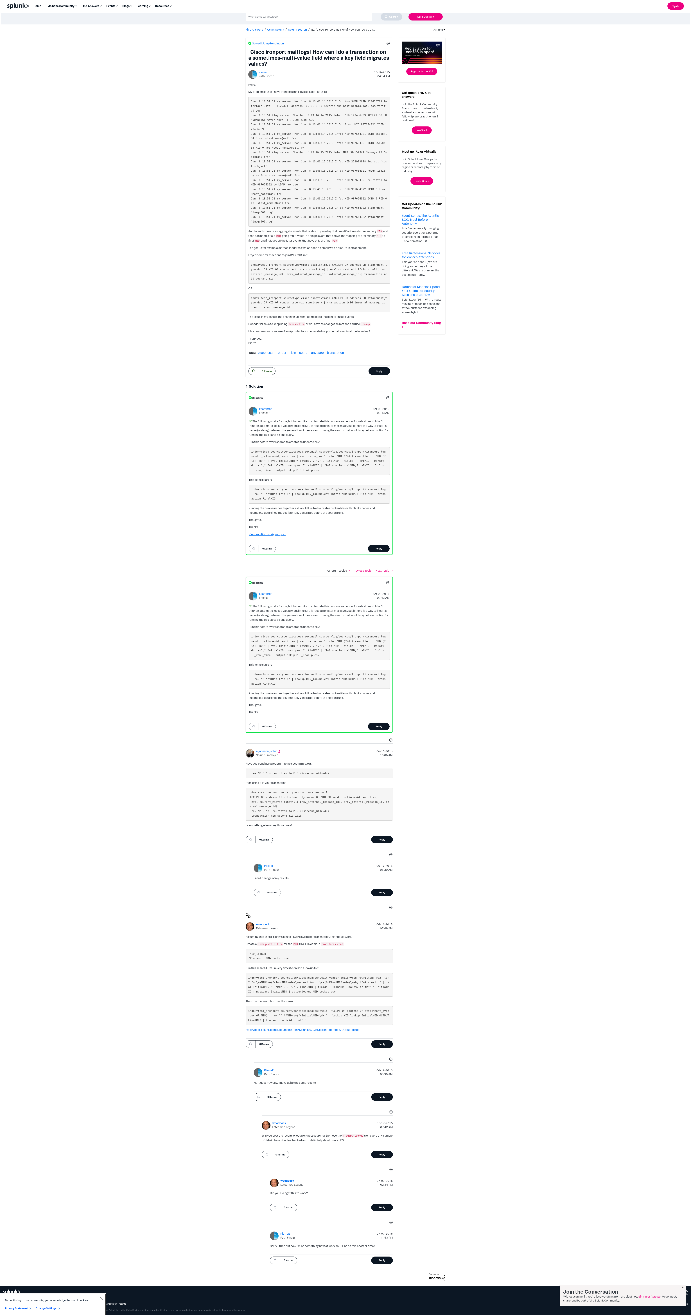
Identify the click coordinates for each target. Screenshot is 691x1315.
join (293, 353)
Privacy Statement (16, 1308)
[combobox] (324, 17)
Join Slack (422, 130)
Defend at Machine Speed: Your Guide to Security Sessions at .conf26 (421, 290)
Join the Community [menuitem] (61, 6)
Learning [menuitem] (142, 6)
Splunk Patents (118, 1303)
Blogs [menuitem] (126, 6)
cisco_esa (265, 353)
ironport (282, 353)
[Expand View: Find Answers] (101, 5)
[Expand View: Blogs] (131, 5)
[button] (387, 44)
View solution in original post (267, 534)
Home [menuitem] (37, 6)
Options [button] (437, 29)
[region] (53, 1304)
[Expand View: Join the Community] (76, 5)
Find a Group (422, 180)
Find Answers (254, 29)
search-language (311, 353)
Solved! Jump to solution (268, 43)
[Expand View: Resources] (170, 5)
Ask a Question (425, 16)
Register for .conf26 (421, 71)
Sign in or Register (650, 1296)
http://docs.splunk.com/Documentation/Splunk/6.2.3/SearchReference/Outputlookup (302, 1030)
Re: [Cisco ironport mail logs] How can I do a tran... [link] (343, 29)
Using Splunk (275, 29)
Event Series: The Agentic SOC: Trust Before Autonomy (420, 219)
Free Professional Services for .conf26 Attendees (421, 255)
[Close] (101, 1298)
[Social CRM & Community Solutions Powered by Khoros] (437, 1277)
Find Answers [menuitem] (90, 6)
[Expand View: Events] (117, 5)
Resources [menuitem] (162, 6)
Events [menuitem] (110, 6)
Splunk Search (297, 29)
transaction (335, 353)
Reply (379, 371)
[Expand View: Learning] (149, 5)
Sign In (675, 6)
